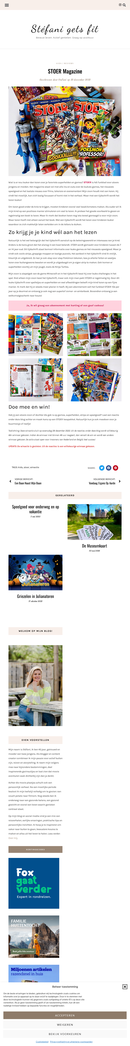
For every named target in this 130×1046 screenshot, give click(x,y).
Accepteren (65, 1015)
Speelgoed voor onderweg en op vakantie (35, 508)
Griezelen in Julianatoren (35, 596)
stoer (26, 467)
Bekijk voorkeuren (65, 1034)
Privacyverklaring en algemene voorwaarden (71, 1041)
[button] (125, 986)
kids (20, 467)
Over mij (12, 838)
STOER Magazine (65, 71)
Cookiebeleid (42, 1041)
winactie (34, 467)
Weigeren (65, 1024)
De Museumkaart (94, 546)
